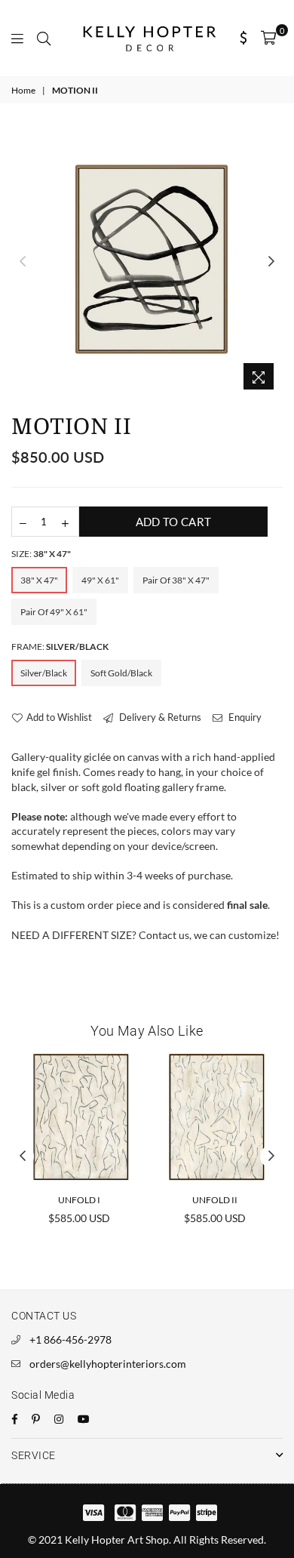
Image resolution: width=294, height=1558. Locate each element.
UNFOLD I (79, 1199)
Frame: (60, 646)
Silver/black (43, 673)
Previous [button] (22, 262)
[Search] (43, 37)
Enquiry (244, 717)
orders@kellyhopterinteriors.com (107, 1363)
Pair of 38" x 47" (176, 580)
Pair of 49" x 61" (53, 611)
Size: (41, 553)
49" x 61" (100, 580)
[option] (147, 261)
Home (23, 90)
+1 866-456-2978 (70, 1339)
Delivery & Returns (159, 717)
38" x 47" (39, 580)
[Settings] (244, 37)
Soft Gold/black (121, 673)
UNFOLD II (214, 1199)
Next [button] (271, 262)
